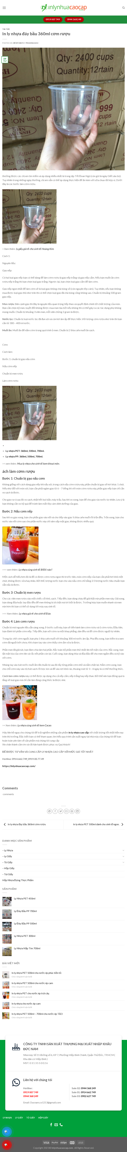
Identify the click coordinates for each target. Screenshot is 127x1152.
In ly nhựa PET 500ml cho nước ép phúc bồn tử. (37, 972)
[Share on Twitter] (60, 811)
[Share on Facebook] (55, 811)
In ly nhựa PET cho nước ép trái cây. (30, 993)
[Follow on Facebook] (51, 1125)
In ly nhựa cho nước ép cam (26, 1003)
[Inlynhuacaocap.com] (63, 7)
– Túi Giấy (7, 874)
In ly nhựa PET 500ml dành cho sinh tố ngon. (96, 824)
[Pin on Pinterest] (71, 811)
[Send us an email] (56, 1125)
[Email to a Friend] (66, 811)
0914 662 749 (88, 1092)
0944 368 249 (88, 1088)
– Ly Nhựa (7, 850)
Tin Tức (6, 29)
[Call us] (61, 1125)
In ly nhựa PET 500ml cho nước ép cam (32, 983)
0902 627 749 (88, 1096)
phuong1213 (32, 43)
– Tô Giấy (7, 862)
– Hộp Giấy (8, 868)
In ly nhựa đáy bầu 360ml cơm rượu (26, 824)
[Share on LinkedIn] (77, 811)
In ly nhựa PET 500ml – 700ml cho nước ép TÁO (37, 1013)
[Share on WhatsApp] (49, 811)
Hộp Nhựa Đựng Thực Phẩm (17, 880)
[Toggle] (123, 850)
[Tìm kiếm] (123, 8)
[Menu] (4, 7)
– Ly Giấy (7, 856)
